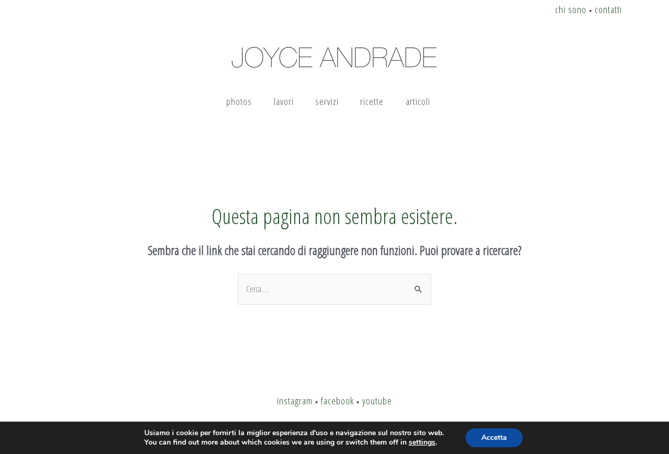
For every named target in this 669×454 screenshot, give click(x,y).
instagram (295, 400)
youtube (377, 400)
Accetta (494, 438)
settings (422, 442)
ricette (372, 101)
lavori (284, 101)
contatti (608, 9)
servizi (327, 101)
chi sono (570, 9)
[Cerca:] (334, 289)
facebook (337, 400)
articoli (418, 101)
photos (239, 101)
